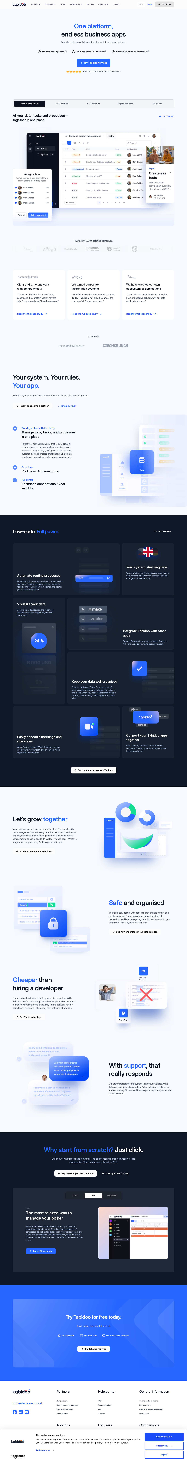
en (140, 4)
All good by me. (164, 1436)
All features (164, 531)
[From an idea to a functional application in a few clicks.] (105, 51)
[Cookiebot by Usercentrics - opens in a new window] (18, 1457)
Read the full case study (30, 313)
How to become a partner (68, 1405)
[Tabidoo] (19, 4)
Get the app (168, 116)
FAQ (99, 1401)
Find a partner (68, 406)
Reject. (164, 1454)
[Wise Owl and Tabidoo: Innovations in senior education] (95, 249)
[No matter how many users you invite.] (66, 51)
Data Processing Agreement (151, 1409)
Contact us (144, 1414)
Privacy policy (145, 1405)
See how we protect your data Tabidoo (136, 931)
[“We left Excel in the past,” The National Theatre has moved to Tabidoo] (52, 249)
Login (149, 4)
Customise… (162, 1445)
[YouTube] (27, 1412)
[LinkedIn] (21, 1412)
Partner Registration (65, 1409)
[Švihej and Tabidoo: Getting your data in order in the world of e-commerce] (116, 249)
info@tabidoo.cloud (27, 1403)
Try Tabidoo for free (31, 1017)
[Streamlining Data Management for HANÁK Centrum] (137, 249)
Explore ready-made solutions (36, 851)
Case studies (62, 1414)
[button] (45, 432)
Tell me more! (43, 1450)
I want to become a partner (34, 406)
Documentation (104, 1405)
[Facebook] (15, 1412)
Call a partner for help (117, 1173)
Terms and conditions (148, 1401)
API (99, 1409)
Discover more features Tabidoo (95, 770)
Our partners (62, 1401)
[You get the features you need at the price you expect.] (148, 51)
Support (101, 1414)
